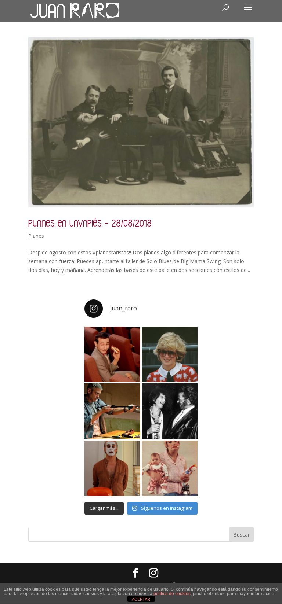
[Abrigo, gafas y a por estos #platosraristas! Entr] (170, 354)
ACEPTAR (141, 599)
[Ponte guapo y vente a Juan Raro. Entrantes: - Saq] (112, 468)
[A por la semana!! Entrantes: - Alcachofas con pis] (112, 411)
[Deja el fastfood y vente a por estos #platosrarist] (112, 354)
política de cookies (172, 593)
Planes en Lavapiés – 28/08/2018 (90, 223)
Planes (36, 235)
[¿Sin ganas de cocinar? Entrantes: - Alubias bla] (170, 468)
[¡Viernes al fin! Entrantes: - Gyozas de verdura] (170, 411)
